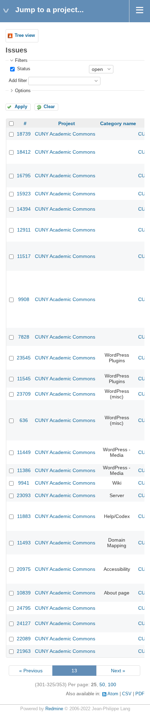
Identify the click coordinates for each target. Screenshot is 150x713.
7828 (23, 337)
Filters (21, 60)
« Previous (31, 670)
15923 (24, 193)
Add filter (18, 80)
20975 (24, 569)
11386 (24, 470)
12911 (24, 230)
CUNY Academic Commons (65, 134)
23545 (24, 357)
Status (23, 68)
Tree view (25, 35)
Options (23, 90)
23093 (24, 495)
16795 (24, 175)
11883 (24, 516)
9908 (23, 299)
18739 (24, 134)
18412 (24, 152)
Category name (118, 123)
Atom (112, 693)
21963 (24, 651)
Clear (49, 106)
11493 (24, 542)
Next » (118, 670)
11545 (24, 378)
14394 (24, 209)
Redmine (54, 708)
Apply (21, 106)
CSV (127, 693)
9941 (23, 483)
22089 (24, 638)
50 (102, 684)
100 (112, 684)
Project (66, 123)
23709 (24, 394)
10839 (24, 592)
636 (24, 420)
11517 (24, 256)
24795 (24, 608)
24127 (24, 623)
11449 (24, 452)
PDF (139, 693)
